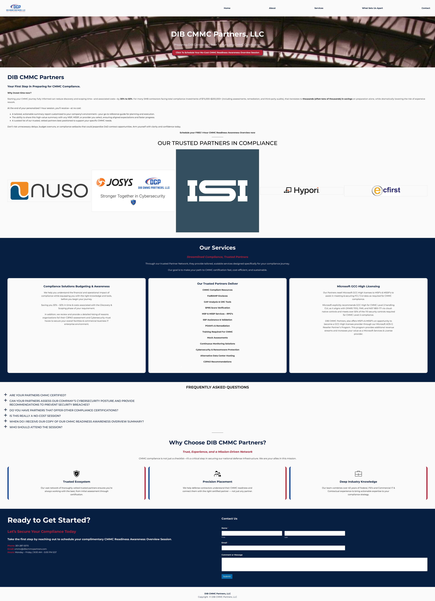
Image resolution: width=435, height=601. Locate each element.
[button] (94, 395)
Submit (227, 576)
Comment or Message (232, 555)
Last (286, 537)
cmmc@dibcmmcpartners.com (30, 549)
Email (225, 543)
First (223, 537)
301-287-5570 (22, 545)
